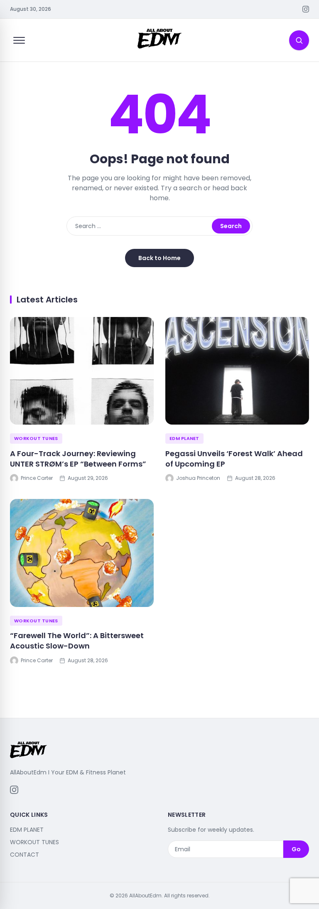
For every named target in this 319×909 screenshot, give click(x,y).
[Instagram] (305, 9)
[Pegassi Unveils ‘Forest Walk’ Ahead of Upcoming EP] (237, 371)
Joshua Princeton (198, 478)
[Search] (299, 40)
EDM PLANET (184, 438)
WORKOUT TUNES (36, 438)
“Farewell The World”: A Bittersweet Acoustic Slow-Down (77, 640)
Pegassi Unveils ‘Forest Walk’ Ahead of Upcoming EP (234, 458)
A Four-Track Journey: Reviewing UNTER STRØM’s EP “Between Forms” (78, 458)
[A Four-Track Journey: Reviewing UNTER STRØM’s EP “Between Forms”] (82, 371)
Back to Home (159, 258)
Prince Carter (37, 478)
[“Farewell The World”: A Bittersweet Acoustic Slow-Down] (82, 553)
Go (296, 849)
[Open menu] (19, 40)
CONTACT (24, 854)
